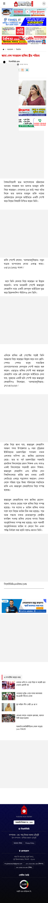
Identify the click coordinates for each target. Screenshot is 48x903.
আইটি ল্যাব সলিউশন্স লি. (24, 891)
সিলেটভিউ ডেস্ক (14, 61)
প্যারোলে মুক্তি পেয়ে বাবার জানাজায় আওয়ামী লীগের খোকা (29, 694)
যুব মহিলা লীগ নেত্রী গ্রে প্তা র (26, 704)
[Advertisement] (24, 234)
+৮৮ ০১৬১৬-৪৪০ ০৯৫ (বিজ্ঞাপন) (34, 864)
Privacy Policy (29, 843)
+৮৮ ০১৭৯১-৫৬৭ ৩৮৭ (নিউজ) (24, 867)
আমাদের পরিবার (18, 843)
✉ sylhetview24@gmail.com (13, 864)
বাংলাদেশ (10, 49)
